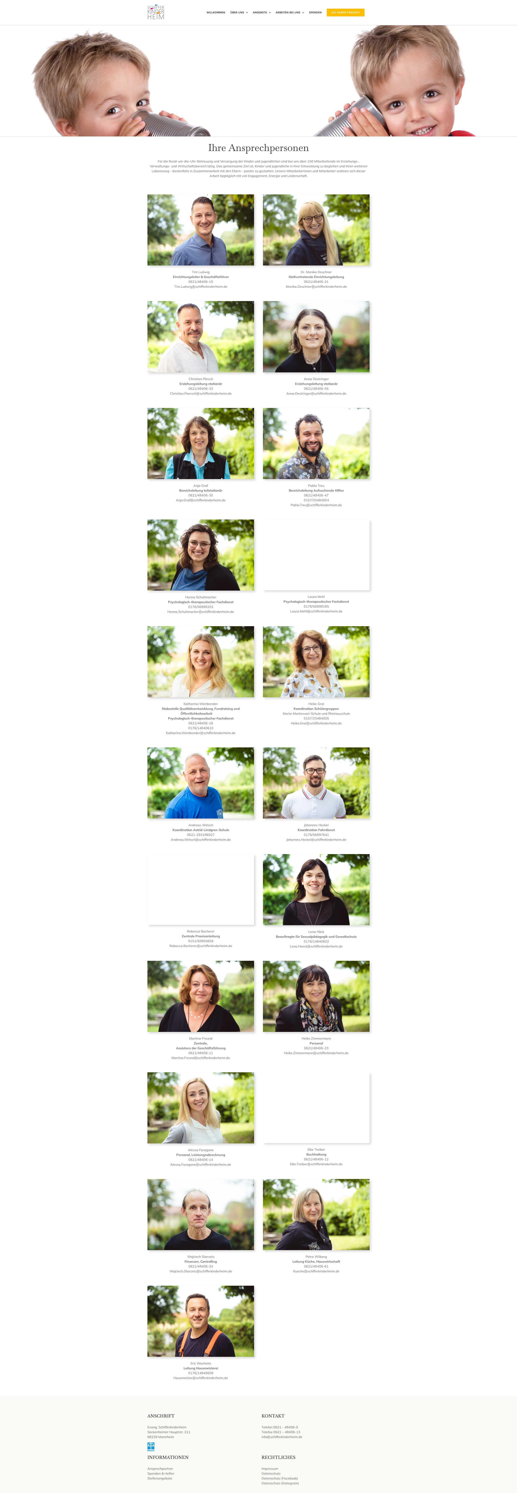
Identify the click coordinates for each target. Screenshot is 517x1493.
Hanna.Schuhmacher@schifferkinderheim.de (200, 612)
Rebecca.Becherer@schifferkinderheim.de (200, 946)
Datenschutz (271, 1473)
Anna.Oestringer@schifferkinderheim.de (316, 393)
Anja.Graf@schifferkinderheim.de (201, 500)
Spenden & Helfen (160, 1473)
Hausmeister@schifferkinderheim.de (200, 1378)
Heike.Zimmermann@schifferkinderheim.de (316, 1053)
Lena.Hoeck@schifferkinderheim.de (316, 946)
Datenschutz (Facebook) (280, 1478)
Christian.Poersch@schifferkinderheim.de (201, 393)
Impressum (270, 1469)
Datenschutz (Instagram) (280, 1483)
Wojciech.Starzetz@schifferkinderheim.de (200, 1271)
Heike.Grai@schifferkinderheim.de (316, 723)
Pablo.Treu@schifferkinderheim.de (316, 505)
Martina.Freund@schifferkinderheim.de (200, 1058)
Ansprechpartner (160, 1469)
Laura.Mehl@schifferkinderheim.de (316, 611)
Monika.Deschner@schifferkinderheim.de (316, 286)
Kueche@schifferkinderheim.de (316, 1271)
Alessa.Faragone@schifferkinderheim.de (200, 1164)
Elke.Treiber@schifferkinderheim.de (316, 1164)
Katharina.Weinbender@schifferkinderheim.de (200, 733)
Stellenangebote (159, 1478)
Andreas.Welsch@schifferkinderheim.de (201, 840)
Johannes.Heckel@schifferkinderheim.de (316, 840)
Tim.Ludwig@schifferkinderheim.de (200, 286)
